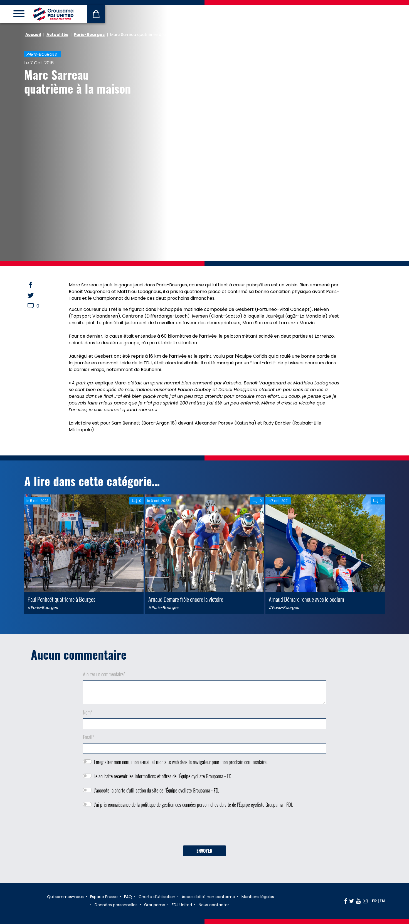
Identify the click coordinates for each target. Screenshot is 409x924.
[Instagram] (365, 901)
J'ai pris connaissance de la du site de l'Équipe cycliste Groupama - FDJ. (193, 804)
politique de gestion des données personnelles (179, 804)
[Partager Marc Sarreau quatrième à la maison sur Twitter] (36, 295)
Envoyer (204, 850)
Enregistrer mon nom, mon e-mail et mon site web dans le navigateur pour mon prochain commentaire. (180, 761)
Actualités (57, 34)
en (382, 901)
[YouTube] (358, 901)
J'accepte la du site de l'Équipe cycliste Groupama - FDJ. (157, 790)
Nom (88, 712)
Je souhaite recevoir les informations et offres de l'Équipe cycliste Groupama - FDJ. (163, 776)
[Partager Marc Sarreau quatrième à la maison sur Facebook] (36, 285)
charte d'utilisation (130, 790)
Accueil (33, 34)
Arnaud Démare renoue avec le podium (306, 599)
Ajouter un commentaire (104, 674)
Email (88, 737)
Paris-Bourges (89, 34)
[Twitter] (351, 901)
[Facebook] (345, 901)
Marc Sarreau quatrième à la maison (77, 81)
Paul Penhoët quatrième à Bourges (61, 599)
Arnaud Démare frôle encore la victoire (185, 599)
